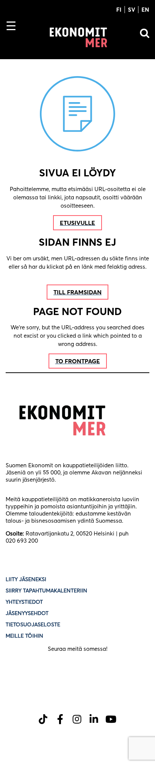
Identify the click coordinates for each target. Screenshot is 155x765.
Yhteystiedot (24, 601)
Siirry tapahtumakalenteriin (46, 590)
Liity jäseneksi (26, 579)
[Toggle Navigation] (14, 38)
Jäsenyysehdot (27, 613)
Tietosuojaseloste (34, 624)
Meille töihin (24, 635)
